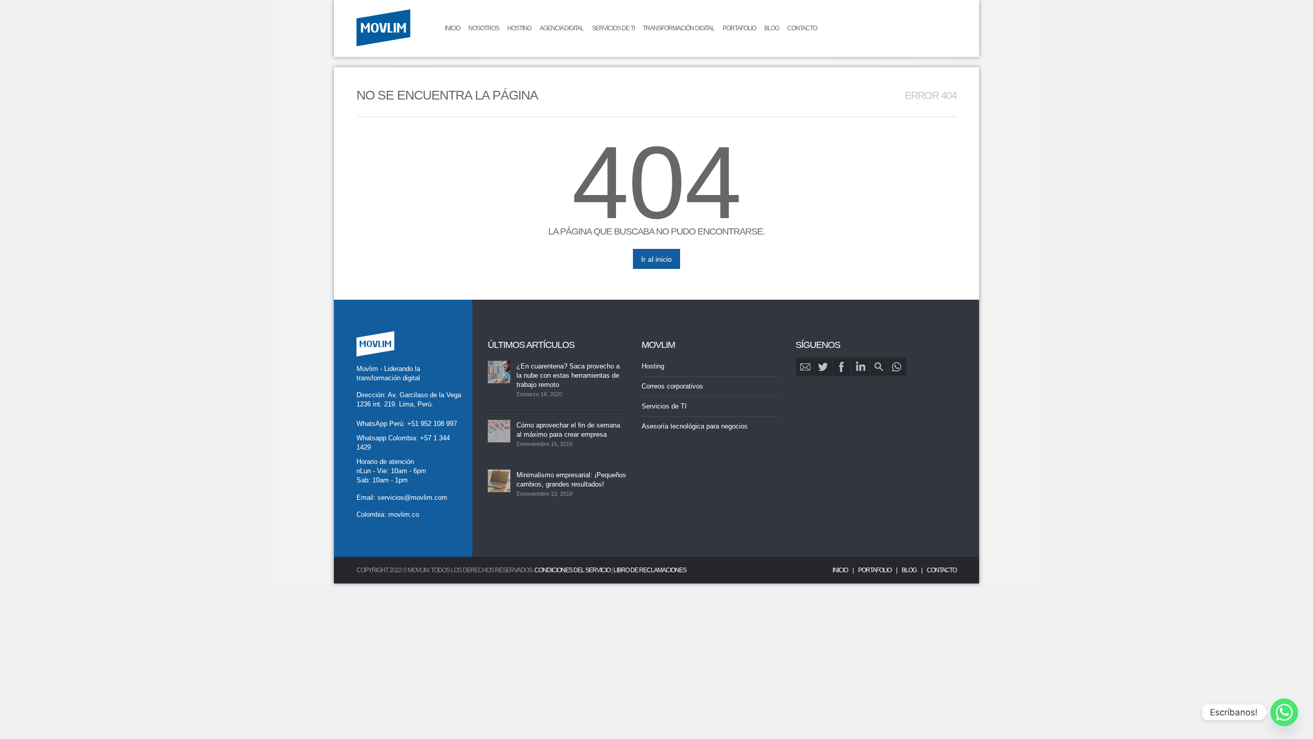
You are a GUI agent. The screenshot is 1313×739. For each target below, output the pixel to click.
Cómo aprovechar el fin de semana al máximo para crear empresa (568, 429)
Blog (771, 28)
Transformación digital (678, 28)
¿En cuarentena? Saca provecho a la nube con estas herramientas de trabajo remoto (568, 375)
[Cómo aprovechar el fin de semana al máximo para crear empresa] (499, 431)
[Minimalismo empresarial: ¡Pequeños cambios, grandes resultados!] (499, 481)
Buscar (879, 367)
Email (805, 367)
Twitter (823, 367)
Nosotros (483, 28)
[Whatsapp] (1284, 712)
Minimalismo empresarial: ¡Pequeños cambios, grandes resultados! (571, 479)
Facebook (842, 367)
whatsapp (897, 367)
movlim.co (403, 514)
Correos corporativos (672, 386)
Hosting (519, 28)
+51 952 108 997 (432, 423)
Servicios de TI (613, 28)
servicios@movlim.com (412, 497)
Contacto (802, 28)
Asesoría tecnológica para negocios (695, 426)
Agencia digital (562, 28)
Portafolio (739, 28)
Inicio (452, 28)
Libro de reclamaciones (649, 570)
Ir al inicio (656, 259)
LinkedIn (860, 367)
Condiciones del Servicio (572, 570)
